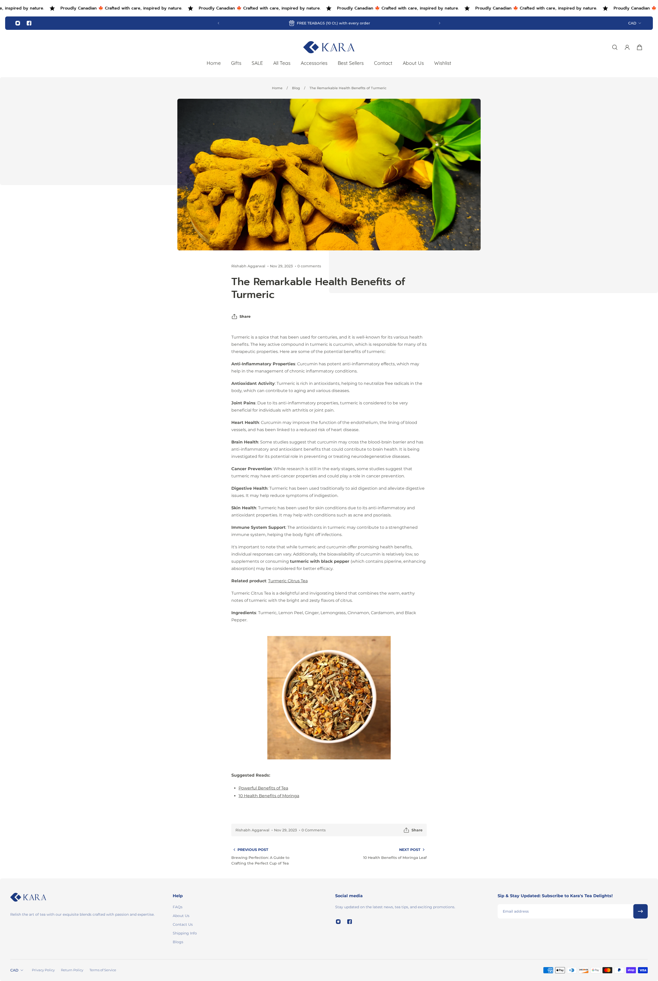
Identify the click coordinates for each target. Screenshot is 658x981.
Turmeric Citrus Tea (288, 580)
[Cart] (639, 47)
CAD (632, 23)
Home (277, 88)
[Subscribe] (640, 911)
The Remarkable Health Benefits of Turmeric (347, 88)
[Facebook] (29, 23)
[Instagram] (17, 23)
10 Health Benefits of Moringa (269, 795)
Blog (296, 88)
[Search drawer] (615, 47)
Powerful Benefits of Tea (263, 788)
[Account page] (627, 47)
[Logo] (329, 47)
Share (245, 316)
